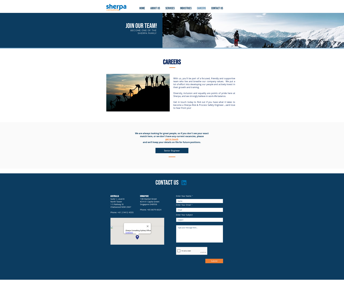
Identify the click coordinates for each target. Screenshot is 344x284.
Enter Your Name (183, 196)
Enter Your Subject (184, 215)
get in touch (171, 139)
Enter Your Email (183, 205)
